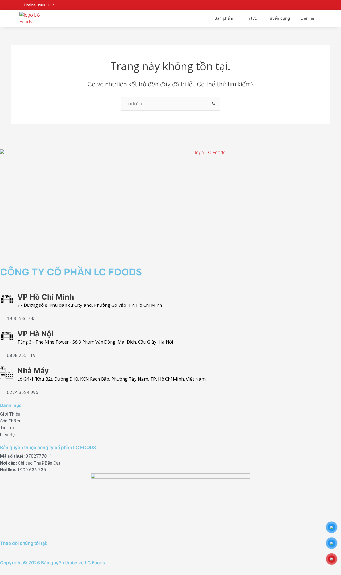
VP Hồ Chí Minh (45, 296)
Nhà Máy (33, 370)
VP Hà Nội (35, 333)
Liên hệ (307, 18)
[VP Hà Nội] (6, 335)
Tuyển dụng (278, 18)
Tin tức (250, 18)
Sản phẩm (223, 18)
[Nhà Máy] (6, 372)
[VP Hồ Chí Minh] (6, 298)
